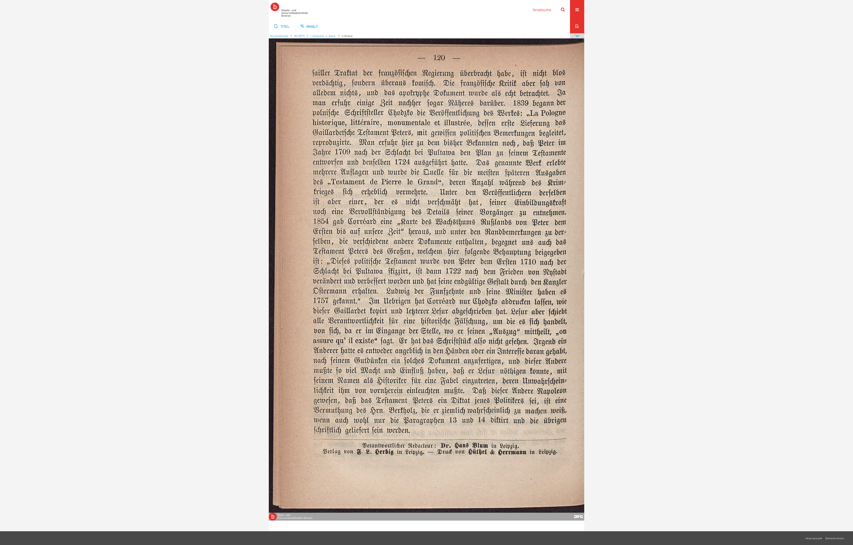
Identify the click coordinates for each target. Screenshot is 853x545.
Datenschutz (834, 538)
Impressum (813, 538)
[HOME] (289, 9)
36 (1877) (299, 35)
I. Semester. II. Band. (323, 35)
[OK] (563, 9)
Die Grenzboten (279, 35)
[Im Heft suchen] (577, 26)
